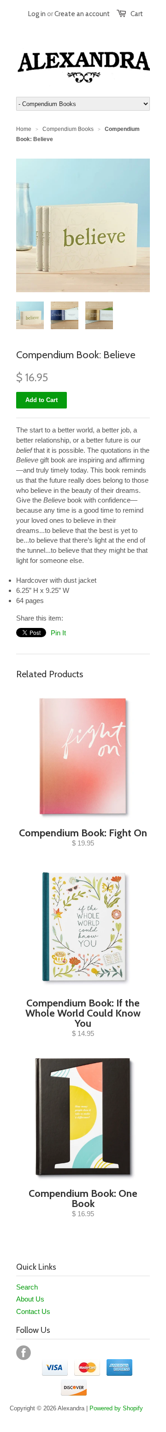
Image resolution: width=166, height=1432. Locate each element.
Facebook (23, 1352)
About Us (30, 1299)
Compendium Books (68, 129)
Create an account (82, 14)
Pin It (58, 633)
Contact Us (33, 1311)
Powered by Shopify (116, 1408)
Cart (136, 14)
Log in (37, 14)
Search (27, 1287)
